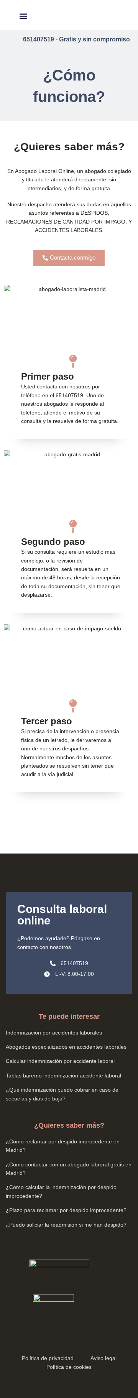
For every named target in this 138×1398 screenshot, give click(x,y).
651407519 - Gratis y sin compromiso (76, 39)
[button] (23, 16)
